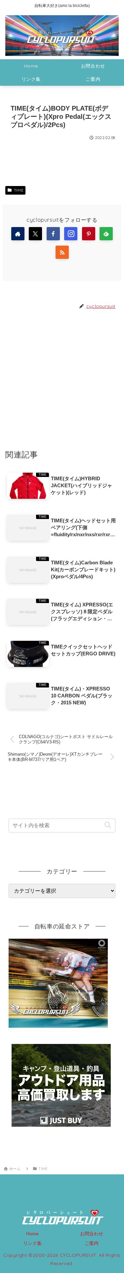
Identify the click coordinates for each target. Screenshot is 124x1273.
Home (32, 1233)
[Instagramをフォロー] (70, 233)
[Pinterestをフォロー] (88, 233)
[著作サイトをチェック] (17, 233)
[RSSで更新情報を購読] (62, 252)
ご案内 (92, 1243)
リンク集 (32, 1243)
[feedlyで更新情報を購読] (106, 233)
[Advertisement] (62, 379)
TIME (18, 190)
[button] (107, 825)
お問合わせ (91, 1233)
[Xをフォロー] (35, 233)
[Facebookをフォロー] (53, 233)
